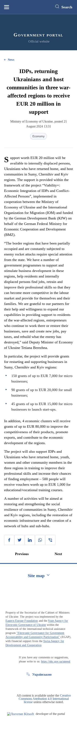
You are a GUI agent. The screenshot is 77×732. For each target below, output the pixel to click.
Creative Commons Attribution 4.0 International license (45, 699)
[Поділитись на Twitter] (19, 540)
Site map (36, 575)
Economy (38, 136)
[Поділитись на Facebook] (9, 540)
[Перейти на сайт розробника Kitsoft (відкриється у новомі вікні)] (21, 714)
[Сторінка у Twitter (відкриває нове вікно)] (28, 683)
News (11, 59)
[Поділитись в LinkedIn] (30, 540)
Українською (42, 674)
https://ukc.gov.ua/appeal (55, 661)
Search (66, 7)
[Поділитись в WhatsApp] (40, 540)
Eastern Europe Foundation (22, 620)
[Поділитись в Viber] (50, 540)
